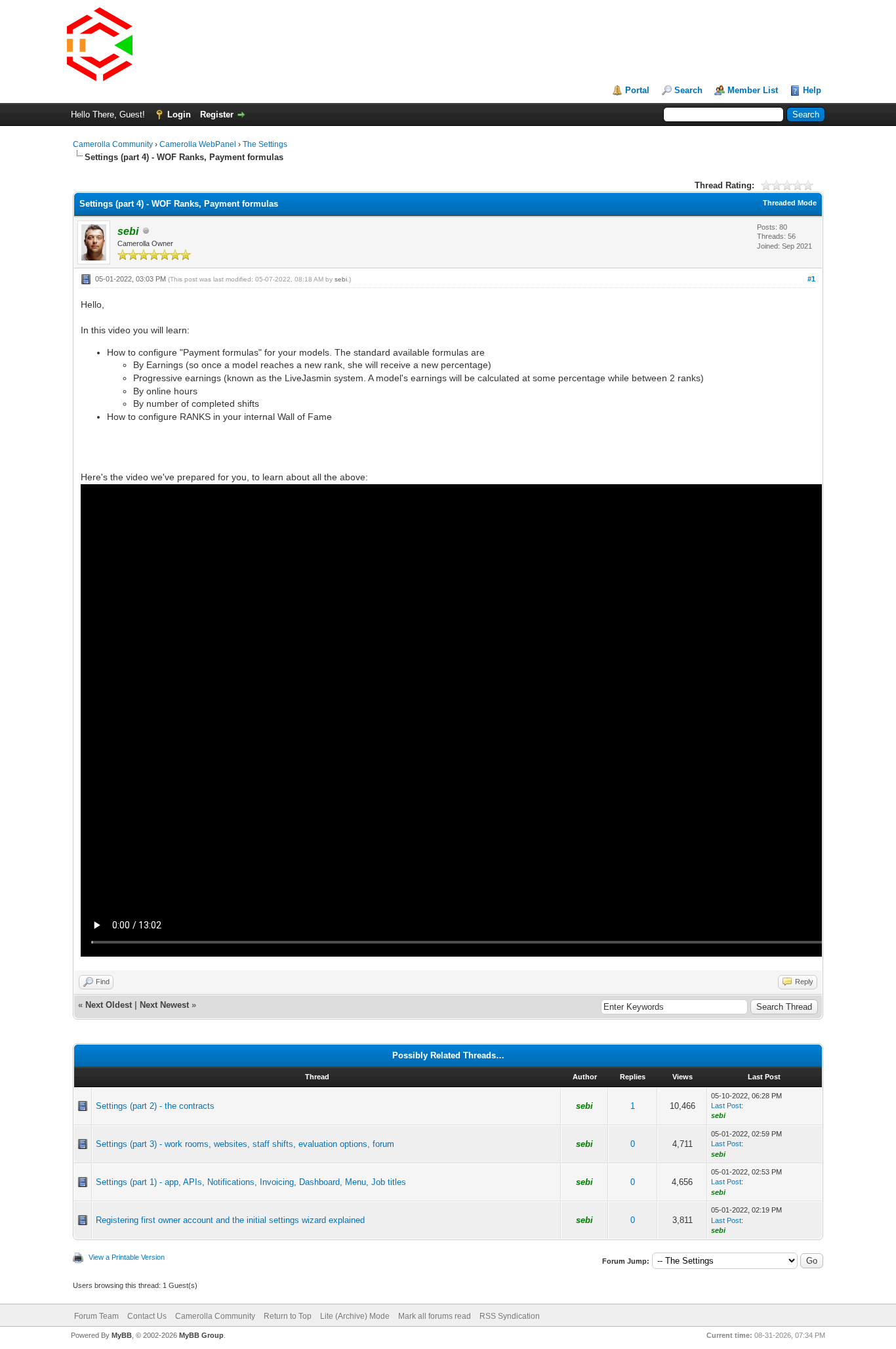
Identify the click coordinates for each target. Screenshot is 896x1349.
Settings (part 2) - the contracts (155, 1106)
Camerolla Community (113, 144)
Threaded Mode (790, 203)
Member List (752, 90)
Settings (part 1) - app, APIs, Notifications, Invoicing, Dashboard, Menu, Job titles (251, 1182)
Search (688, 90)
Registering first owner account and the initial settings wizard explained (230, 1220)
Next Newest (164, 1005)
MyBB (122, 1335)
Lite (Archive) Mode (355, 1316)
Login (179, 114)
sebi (341, 279)
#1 (811, 279)
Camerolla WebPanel (197, 144)
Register (217, 114)
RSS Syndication (509, 1316)
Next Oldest (108, 1005)
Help (812, 90)
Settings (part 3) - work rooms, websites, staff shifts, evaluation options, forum (245, 1144)
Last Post (726, 1106)
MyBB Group (201, 1335)
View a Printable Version (127, 1257)
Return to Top (288, 1316)
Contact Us (147, 1316)
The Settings (265, 144)
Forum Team (96, 1316)
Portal (637, 90)
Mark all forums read (434, 1316)
